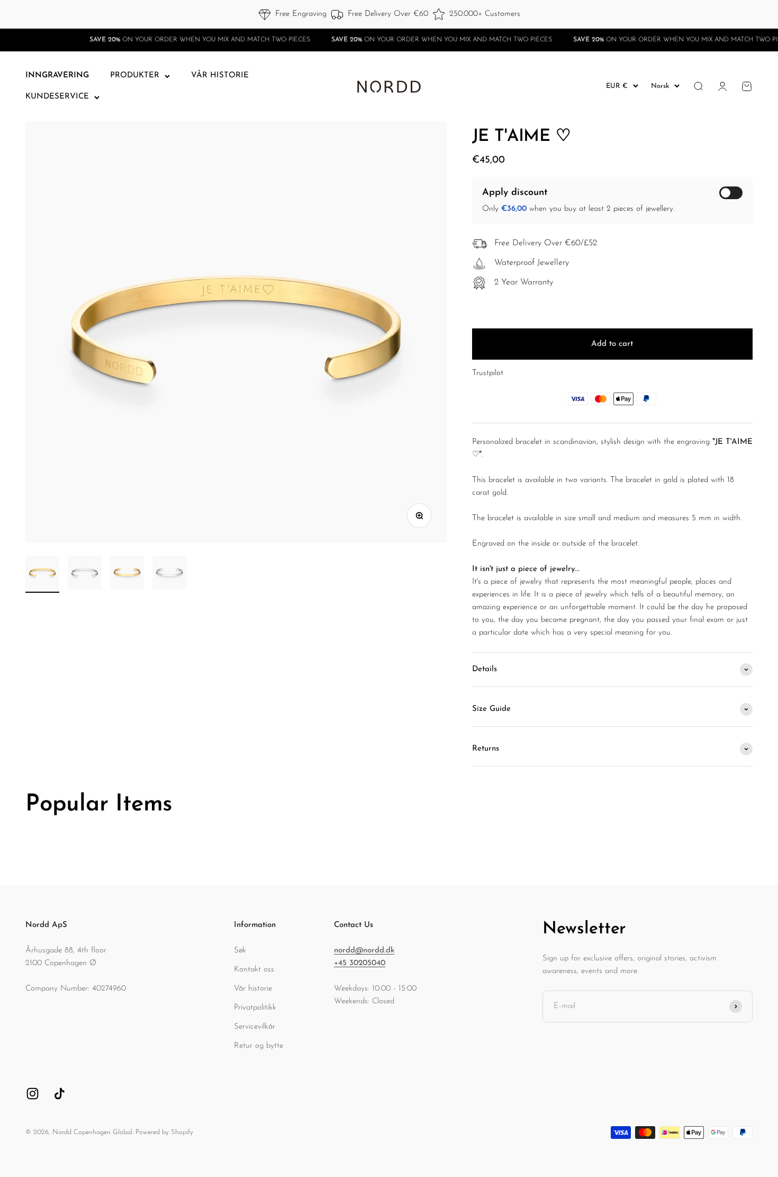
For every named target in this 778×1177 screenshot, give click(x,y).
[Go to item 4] (169, 574)
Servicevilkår (254, 1027)
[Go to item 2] (85, 574)
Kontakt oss (254, 970)
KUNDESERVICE (57, 97)
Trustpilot (487, 373)
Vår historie (253, 989)
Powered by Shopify (164, 1132)
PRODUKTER (134, 75)
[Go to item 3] (127, 574)
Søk (240, 951)
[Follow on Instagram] (32, 1093)
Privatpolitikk (255, 1008)
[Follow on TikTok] (59, 1093)
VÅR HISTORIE (220, 75)
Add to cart (612, 344)
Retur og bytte (258, 1046)
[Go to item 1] (42, 574)
